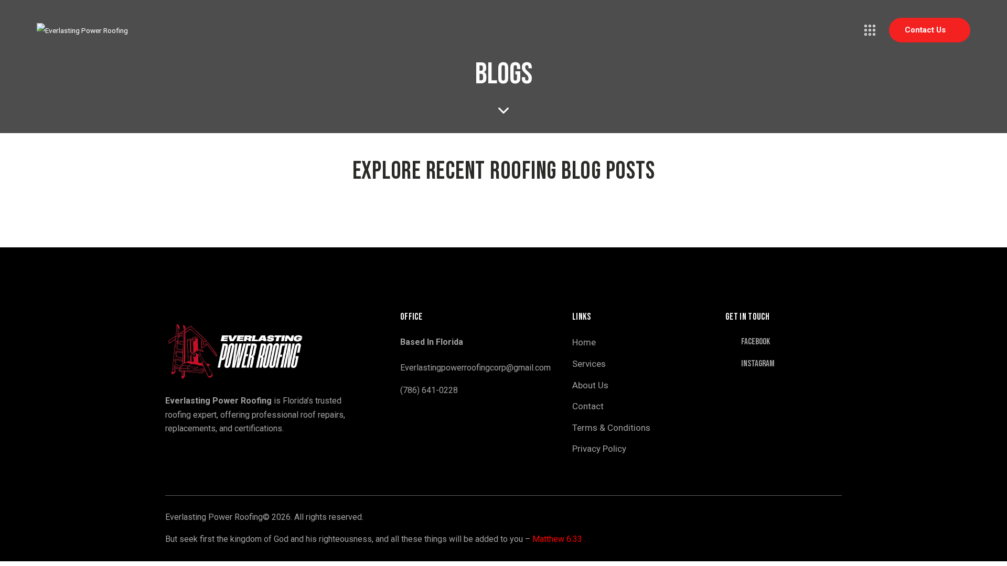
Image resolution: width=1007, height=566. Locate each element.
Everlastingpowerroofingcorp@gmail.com (475, 368)
